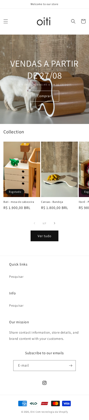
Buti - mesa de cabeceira (18, 201)
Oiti (32, 411)
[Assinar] (70, 365)
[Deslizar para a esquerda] (34, 223)
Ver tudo (44, 236)
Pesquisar (16, 277)
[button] (6, 21)
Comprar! (44, 96)
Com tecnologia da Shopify (52, 411)
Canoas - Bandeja (52, 201)
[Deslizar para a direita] (55, 223)
